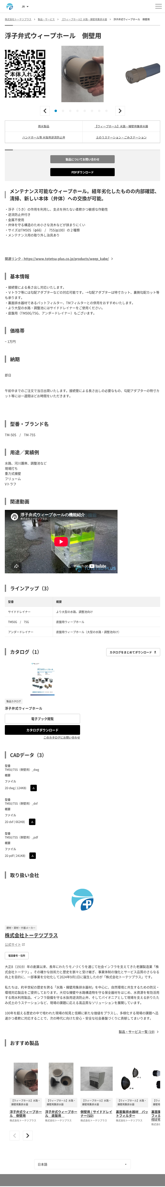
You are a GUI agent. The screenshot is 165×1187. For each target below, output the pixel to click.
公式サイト (13, 944)
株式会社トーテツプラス (31, 935)
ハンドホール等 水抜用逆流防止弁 (43, 137)
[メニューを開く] (158, 6)
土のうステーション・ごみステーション (121, 137)
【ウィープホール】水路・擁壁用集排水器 (121, 126)
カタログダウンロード (42, 730)
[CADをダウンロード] (33, 788)
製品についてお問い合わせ (82, 159)
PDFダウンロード (82, 172)
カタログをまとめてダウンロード (131, 652)
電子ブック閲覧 (42, 718)
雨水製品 (43, 126)
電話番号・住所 (16, 955)
